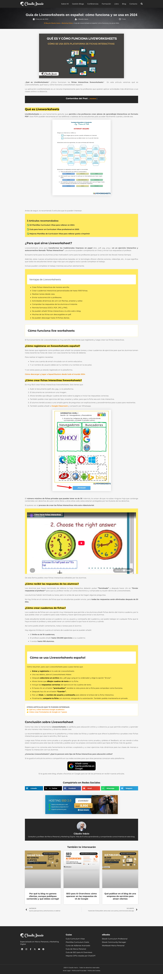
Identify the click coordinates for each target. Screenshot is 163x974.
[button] (142, 4)
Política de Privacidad (79, 970)
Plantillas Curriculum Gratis (77, 942)
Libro (116, 4)
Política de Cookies (94, 970)
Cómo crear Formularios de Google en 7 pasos (48, 712)
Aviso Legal (66, 970)
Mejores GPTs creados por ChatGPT (80, 956)
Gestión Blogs (78, 4)
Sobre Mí (65, 4)
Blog (124, 4)
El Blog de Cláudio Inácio (52, 23)
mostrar (93, 99)
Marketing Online (67, 23)
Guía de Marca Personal (76, 949)
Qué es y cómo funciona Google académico (46, 710)
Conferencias (92, 4)
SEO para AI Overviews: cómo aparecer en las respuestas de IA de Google (81, 896)
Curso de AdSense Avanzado (78, 946)
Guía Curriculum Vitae (75, 939)
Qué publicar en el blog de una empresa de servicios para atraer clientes (120, 896)
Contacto (133, 4)
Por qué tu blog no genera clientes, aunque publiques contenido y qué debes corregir (43, 896)
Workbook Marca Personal (113, 946)
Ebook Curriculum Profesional (114, 939)
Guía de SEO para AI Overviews (79, 952)
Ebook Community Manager (114, 942)
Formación (106, 4)
